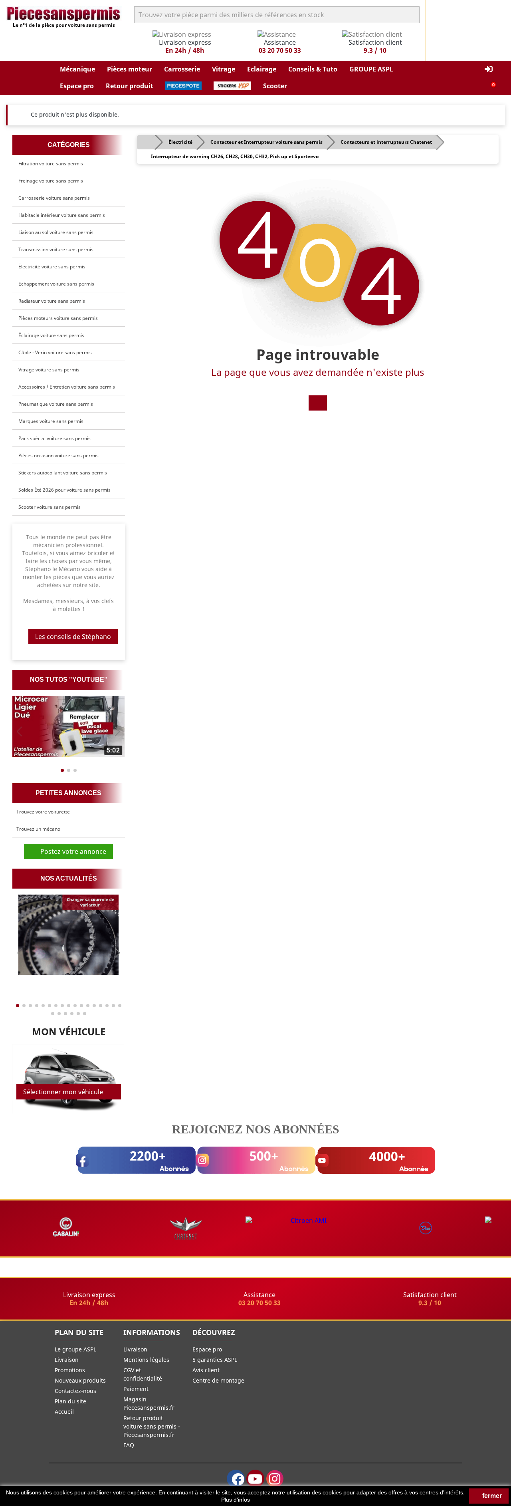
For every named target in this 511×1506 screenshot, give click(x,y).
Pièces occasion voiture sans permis (58, 455)
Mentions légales (146, 1359)
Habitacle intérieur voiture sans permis (61, 215)
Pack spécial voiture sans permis (54, 438)
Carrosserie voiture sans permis (54, 197)
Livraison (67, 1359)
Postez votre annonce (71, 851)
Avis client (206, 1370)
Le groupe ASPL (75, 1349)
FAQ (128, 1445)
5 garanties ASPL (214, 1359)
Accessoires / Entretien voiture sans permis (66, 386)
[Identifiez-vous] (489, 69)
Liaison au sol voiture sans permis (55, 232)
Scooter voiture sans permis (49, 507)
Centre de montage (218, 1380)
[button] (77, 69)
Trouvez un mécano (38, 828)
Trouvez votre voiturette (43, 811)
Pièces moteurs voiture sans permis (58, 318)
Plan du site (70, 1401)
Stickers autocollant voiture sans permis (62, 472)
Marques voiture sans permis (50, 421)
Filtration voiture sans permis (50, 163)
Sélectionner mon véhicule (63, 1091)
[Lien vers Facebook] (236, 1479)
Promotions (70, 1370)
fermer (491, 1495)
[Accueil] (318, 403)
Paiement (136, 1389)
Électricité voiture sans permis (51, 266)
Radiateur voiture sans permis (51, 301)
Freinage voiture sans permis (50, 180)
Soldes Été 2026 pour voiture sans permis (64, 489)
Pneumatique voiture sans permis (55, 404)
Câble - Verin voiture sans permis (55, 352)
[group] (68, 726)
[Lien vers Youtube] (255, 1479)
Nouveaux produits (80, 1380)
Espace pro (207, 1349)
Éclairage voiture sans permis (51, 335)
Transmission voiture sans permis (55, 249)
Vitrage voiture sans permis (48, 369)
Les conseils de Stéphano (73, 636)
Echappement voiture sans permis (56, 283)
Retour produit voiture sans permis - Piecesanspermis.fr (151, 1426)
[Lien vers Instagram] (275, 1479)
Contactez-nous (75, 1391)
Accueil (64, 1411)
